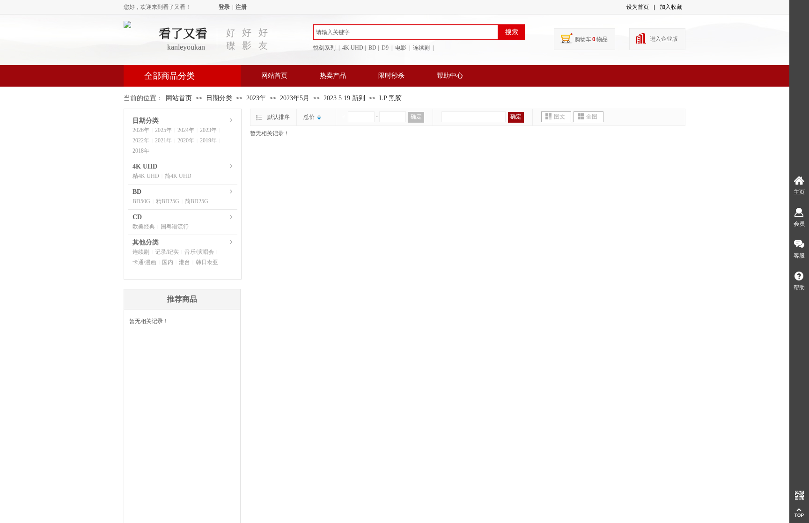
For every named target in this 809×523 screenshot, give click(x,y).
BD (136, 191)
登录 (224, 7)
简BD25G (196, 201)
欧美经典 (143, 226)
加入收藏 (671, 7)
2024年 (185, 130)
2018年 (140, 150)
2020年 (185, 140)
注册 (241, 7)
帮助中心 (450, 75)
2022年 (140, 140)
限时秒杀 (391, 75)
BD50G (141, 201)
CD (137, 217)
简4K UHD (178, 176)
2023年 (256, 98)
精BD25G (167, 201)
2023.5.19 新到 (344, 98)
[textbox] (406, 32)
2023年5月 (294, 98)
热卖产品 (333, 75)
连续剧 (140, 252)
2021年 (163, 140)
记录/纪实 (167, 252)
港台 (184, 262)
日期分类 (219, 98)
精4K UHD (145, 176)
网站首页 (274, 75)
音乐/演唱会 (199, 252)
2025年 (163, 130)
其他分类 (145, 242)
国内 (167, 262)
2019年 (208, 140)
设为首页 (637, 7)
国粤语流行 (175, 226)
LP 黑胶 (390, 98)
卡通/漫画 (144, 262)
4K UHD (144, 166)
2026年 (140, 130)
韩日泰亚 (207, 262)
